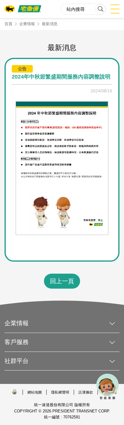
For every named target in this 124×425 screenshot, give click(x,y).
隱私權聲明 (60, 392)
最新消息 (49, 24)
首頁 (8, 24)
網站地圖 (34, 392)
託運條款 (86, 392)
